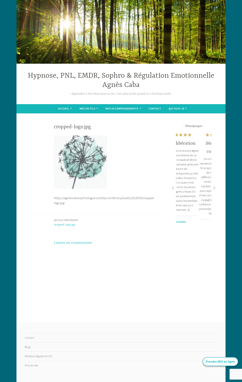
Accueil (63, 108)
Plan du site (31, 365)
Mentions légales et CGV (38, 356)
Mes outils (87, 108)
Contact (155, 108)
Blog (27, 347)
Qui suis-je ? (178, 108)
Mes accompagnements (121, 108)
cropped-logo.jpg (66, 222)
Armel (193, 225)
